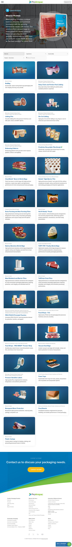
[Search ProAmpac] (70, 2)
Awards (30, 523)
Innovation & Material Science (55, 498)
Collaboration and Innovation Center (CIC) (56, 503)
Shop (49, 528)
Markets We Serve (33, 498)
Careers (49, 525)
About (49, 518)
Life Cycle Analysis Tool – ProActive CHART (16, 527)
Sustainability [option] (51, 53)
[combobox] (14, 53)
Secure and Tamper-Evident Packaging (36, 515)
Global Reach (50, 520)
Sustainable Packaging (12, 518)
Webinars (31, 528)
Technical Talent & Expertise (53, 500)
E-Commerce (31, 500)
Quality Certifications (52, 523)
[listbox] (14, 58)
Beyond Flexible (10, 506)
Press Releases (32, 520)
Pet (29, 513)
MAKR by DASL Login (52, 512)
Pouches (9, 501)
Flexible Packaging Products (13, 498)
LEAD (49, 508)
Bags (8, 505)
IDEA (49, 506)
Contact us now (36, 470)
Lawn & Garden (32, 511)
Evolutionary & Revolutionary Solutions (56, 509)
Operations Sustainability (12, 522)
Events (30, 525)
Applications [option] (29, 53)
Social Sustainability (11, 523)
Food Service (31, 503)
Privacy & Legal (44, 538)
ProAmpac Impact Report (12, 525)
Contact (49, 527)
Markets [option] (6, 53)
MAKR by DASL (51, 511)
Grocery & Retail (32, 505)
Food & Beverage (32, 501)
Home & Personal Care (33, 508)
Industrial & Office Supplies (34, 510)
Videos (30, 527)
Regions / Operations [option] (9, 57)
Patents (49, 514)
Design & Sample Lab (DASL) (54, 504)
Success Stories (32, 530)
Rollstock (9, 500)
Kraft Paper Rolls (10, 503)
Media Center (32, 518)
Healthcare (31, 506)
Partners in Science (52, 501)
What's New (31, 522)
